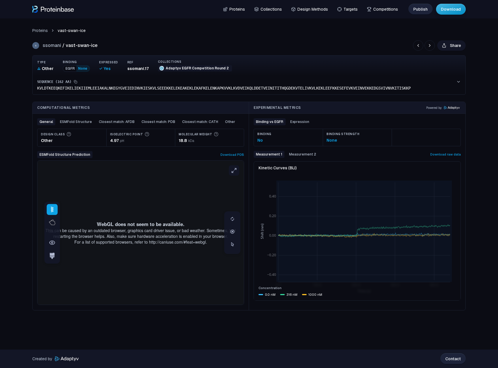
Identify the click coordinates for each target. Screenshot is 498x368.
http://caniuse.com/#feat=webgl (177, 242)
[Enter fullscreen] (234, 170)
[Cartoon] (52, 209)
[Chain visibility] (52, 242)
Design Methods (312, 9)
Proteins (237, 9)
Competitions (385, 9)
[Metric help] (69, 134)
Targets (351, 9)
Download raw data (445, 154)
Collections (271, 9)
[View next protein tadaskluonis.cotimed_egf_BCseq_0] (430, 45)
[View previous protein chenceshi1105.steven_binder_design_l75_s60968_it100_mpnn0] (418, 45)
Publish (420, 9)
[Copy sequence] (75, 82)
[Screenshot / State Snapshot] (232, 232)
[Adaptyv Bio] (66, 358)
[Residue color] (52, 256)
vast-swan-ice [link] (72, 30)
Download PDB (232, 155)
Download (451, 9)
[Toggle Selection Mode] (232, 245)
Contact (453, 358)
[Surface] (52, 222)
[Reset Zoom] (232, 219)
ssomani (52, 45)
